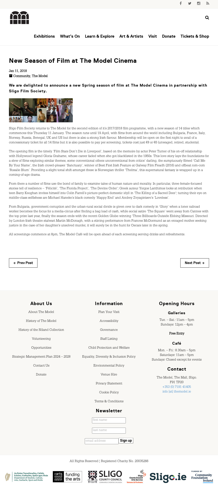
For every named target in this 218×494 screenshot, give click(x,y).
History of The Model (41, 321)
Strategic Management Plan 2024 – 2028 (41, 357)
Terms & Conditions (109, 402)
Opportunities (41, 348)
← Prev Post (23, 263)
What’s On (70, 36)
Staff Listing (109, 339)
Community (21, 76)
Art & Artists (131, 36)
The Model (40, 76)
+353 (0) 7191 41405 (176, 387)
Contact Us (41, 366)
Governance (109, 330)
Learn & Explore (99, 36)
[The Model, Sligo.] (19, 18)
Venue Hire (109, 375)
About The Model (41, 312)
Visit (152, 36)
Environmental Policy (108, 366)
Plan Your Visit (108, 312)
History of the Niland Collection (41, 330)
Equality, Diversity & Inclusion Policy (109, 357)
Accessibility (109, 321)
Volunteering (41, 339)
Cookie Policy (109, 393)
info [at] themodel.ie (176, 392)
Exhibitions (44, 36)
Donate (168, 36)
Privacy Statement (109, 384)
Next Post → (195, 263)
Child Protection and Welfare (109, 348)
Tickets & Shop (195, 36)
